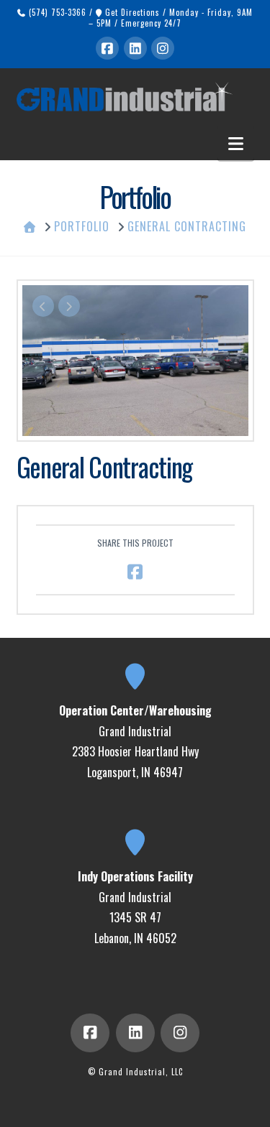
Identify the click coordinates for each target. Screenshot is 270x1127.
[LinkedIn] (135, 48)
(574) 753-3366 (56, 12)
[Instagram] (162, 48)
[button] (235, 143)
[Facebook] (107, 48)
